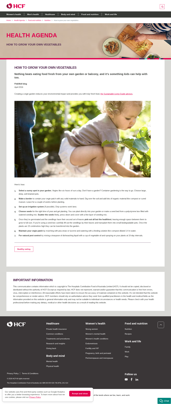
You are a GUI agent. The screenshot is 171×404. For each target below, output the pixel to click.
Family (127, 347)
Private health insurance (56, 329)
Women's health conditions (97, 339)
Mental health (52, 361)
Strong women (92, 329)
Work (127, 352)
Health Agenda (19, 20)
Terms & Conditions (30, 373)
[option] (82, 139)
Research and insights (55, 343)
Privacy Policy (13, 373)
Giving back (51, 348)
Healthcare (50, 14)
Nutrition (47, 20)
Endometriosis (92, 343)
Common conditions (54, 334)
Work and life (111, 14)
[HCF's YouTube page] (126, 379)
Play (126, 356)
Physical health (52, 366)
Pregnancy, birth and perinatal (98, 353)
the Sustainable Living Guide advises (116, 94)
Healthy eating (23, 249)
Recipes (128, 334)
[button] (164, 401)
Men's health (33, 14)
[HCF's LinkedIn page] (136, 379)
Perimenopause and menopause (99, 358)
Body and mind (68, 14)
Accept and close (80, 393)
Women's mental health (95, 334)
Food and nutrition (90, 14)
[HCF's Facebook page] (131, 379)
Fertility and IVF (92, 348)
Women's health (13, 14)
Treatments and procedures (58, 339)
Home (8, 20)
